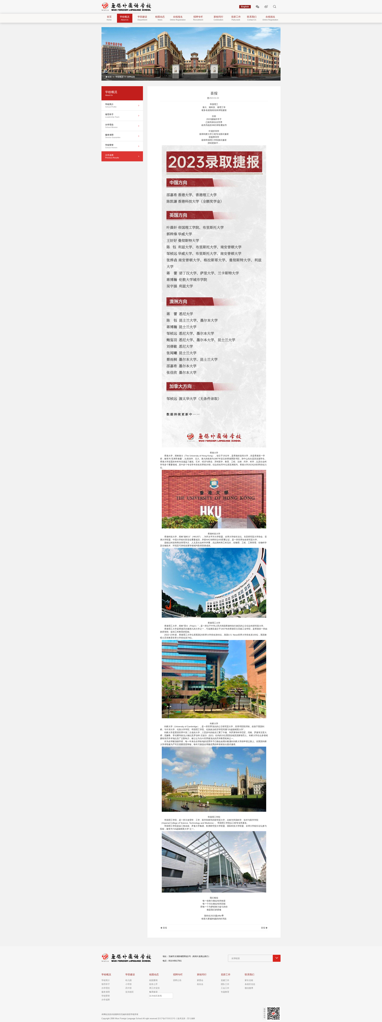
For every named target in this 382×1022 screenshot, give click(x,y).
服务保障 (105, 992)
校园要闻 (153, 980)
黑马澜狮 (191, 1018)
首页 (110, 77)
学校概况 (119, 77)
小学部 (128, 984)
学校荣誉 (105, 996)
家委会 (200, 980)
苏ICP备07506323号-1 (167, 1018)
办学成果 (131, 77)
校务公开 (153, 984)
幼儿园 (128, 980)
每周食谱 (153, 992)
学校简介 (105, 980)
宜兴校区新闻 (155, 996)
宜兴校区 (129, 992)
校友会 (200, 984)
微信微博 (249, 988)
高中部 (128, 988)
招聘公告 (177, 980)
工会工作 (225, 988)
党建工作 (225, 980)
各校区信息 (250, 984)
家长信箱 (249, 980)
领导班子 (105, 984)
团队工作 (225, 984)
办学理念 (105, 988)
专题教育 (225, 992)
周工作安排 (154, 988)
